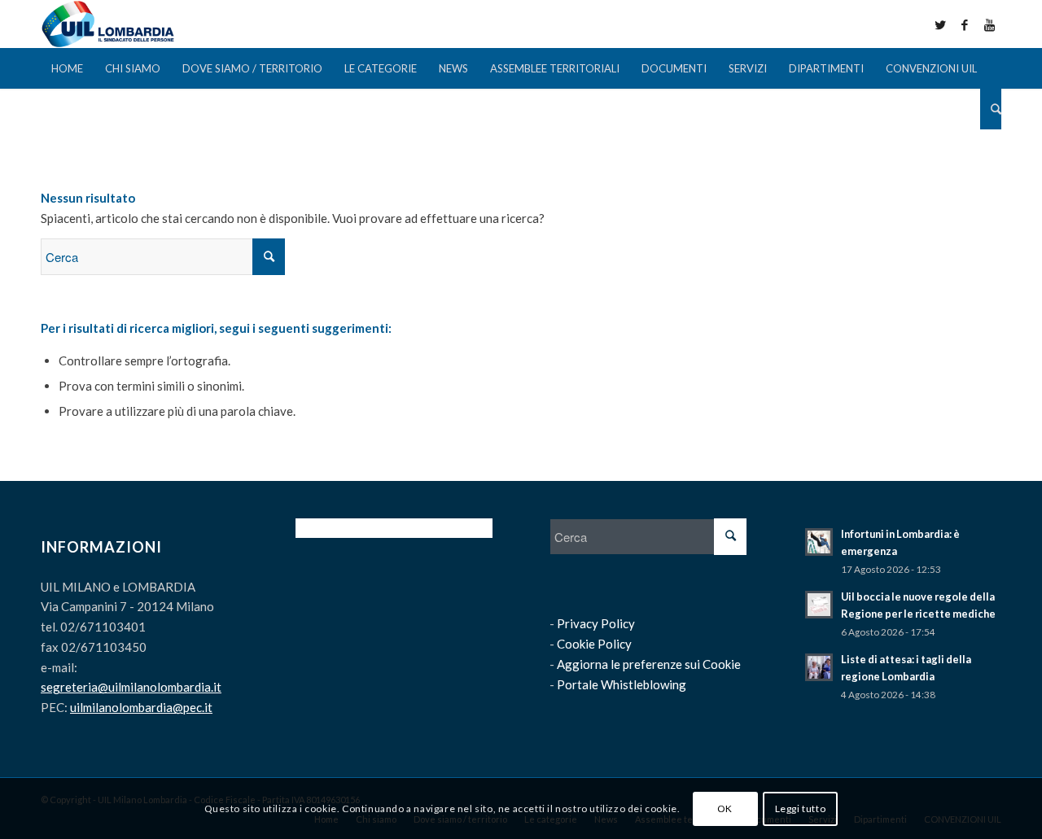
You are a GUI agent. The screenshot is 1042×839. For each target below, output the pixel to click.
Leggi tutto (800, 808)
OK (725, 808)
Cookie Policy (594, 643)
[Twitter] (940, 24)
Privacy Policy (596, 623)
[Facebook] (964, 24)
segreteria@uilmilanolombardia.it (131, 687)
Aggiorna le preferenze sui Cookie (649, 664)
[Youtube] (989, 24)
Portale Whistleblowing (621, 684)
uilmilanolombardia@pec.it (141, 707)
